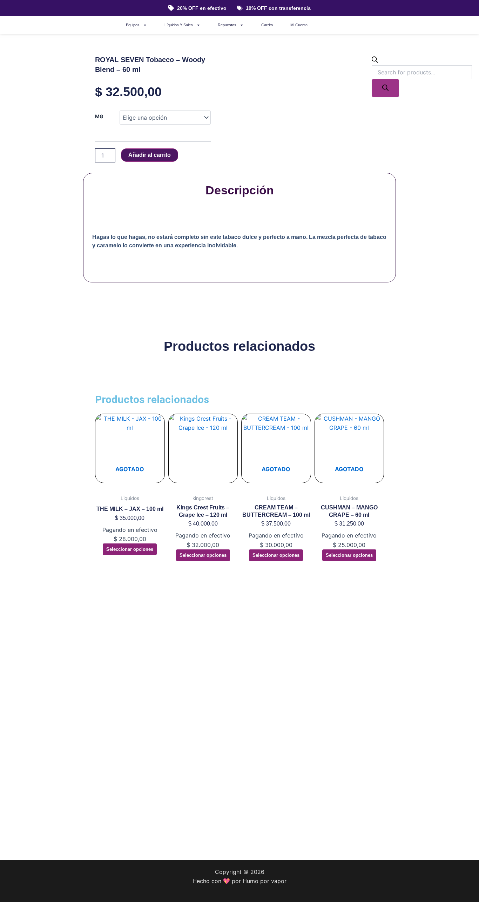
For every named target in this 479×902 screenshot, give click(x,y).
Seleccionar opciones (129, 549)
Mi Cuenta (299, 25)
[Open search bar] (375, 60)
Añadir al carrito (149, 155)
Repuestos (227, 25)
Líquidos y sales (178, 25)
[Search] (385, 88)
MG (99, 116)
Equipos (133, 25)
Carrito (267, 25)
